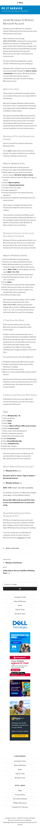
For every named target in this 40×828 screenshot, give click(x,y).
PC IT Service (12, 8)
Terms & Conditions (20, 799)
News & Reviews (12, 548)
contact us (21, 538)
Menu (21, 3)
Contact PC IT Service (20, 807)
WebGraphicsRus (8, 822)
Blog (20, 790)
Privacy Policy (20, 795)
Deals (20, 605)
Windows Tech (20, 614)
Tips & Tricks (20, 610)
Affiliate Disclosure (20, 803)
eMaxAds (28, 820)
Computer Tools (20, 597)
